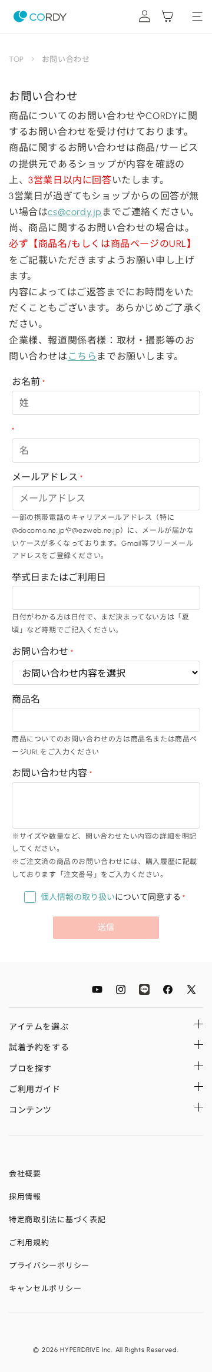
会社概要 (25, 1173)
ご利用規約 (29, 1242)
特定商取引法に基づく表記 (57, 1219)
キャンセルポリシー (45, 1288)
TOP (16, 59)
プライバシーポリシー (49, 1265)
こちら (82, 356)
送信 (106, 927)
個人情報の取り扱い (78, 897)
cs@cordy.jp (75, 211)
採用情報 (25, 1196)
